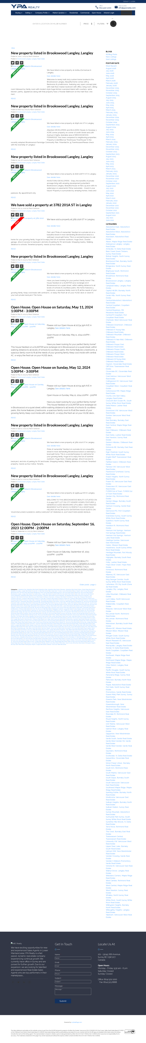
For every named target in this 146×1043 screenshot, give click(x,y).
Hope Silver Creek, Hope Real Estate (71, 616)
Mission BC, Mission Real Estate (88, 620)
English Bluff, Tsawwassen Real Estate (85, 607)
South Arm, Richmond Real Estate (57, 632)
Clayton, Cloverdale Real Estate (119, 364)
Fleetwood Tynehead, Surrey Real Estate (62, 608)
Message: (59, 986)
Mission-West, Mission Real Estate (19, 622)
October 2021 (111, 210)
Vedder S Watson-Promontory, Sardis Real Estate (78, 640)
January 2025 (111, 115)
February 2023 (111, 171)
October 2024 (111, 122)
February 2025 (112, 112)
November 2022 (112, 178)
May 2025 (110, 105)
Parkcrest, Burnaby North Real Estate (82, 625)
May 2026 (110, 76)
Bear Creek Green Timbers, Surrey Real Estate (60, 591)
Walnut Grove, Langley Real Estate (36, 641)
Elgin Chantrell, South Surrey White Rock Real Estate (61, 607)
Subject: (58, 978)
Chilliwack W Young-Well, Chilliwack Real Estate (71, 599)
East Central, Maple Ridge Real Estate (27, 605)
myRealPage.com (76, 1022)
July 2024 (109, 129)
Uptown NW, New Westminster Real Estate (36, 640)
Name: (58, 954)
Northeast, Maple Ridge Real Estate (57, 623)
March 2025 (110, 110)
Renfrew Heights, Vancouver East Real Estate (53, 628)
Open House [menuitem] (96, 13)
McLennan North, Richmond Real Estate (30, 620)
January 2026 (111, 85)
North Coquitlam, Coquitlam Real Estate (36, 623)
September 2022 (112, 183)
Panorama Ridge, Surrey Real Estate (63, 625)
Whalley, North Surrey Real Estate (50, 643)
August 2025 (111, 98)
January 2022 (111, 203)
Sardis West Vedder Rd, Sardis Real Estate (25, 631)
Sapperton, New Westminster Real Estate (70, 629)
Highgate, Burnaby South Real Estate (38, 616)
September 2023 (112, 154)
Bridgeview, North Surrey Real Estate (43, 592)
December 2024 (112, 117)
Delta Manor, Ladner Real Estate (32, 604)
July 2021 (109, 218)
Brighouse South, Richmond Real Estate (64, 592)
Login (133, 1)
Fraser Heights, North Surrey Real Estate (84, 608)
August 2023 (111, 156)
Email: (57, 962)
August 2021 (111, 215)
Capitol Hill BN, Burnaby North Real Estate (63, 594)
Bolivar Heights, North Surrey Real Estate (83, 591)
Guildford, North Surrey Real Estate (33, 613)
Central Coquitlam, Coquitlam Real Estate (44, 595)
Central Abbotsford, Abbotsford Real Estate (22, 595)
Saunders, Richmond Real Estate (64, 631)
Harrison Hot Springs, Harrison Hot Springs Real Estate (74, 613)
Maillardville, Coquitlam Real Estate (75, 619)
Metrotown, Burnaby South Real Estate (70, 620)
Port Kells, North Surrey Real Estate (32, 626)
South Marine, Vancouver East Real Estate (77, 632)
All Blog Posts (111, 54)
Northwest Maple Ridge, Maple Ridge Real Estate (79, 623)
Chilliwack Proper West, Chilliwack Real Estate (35, 599)
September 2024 (112, 125)
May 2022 (110, 193)
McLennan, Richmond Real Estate (50, 620)
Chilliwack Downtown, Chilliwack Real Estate (54, 597)
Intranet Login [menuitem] (109, 13)
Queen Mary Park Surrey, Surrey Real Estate (69, 626)
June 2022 (110, 191)
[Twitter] (18, 982)
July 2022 (109, 188)
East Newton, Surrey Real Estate (81, 605)
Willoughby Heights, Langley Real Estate (35, 644)
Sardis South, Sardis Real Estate (119, 738)
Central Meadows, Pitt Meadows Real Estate (66, 595)
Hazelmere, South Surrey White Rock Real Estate (79, 614)
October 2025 (111, 93)
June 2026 (110, 73)
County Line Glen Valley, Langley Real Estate (65, 602)
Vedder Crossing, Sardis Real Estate (57, 640)
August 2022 (111, 186)
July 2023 (109, 159)
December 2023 (112, 147)
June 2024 (110, 132)
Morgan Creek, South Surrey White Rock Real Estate (42, 622)
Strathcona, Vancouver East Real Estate (44, 635)
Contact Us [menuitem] (126, 13)
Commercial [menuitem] (84, 13)
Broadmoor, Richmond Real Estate (83, 592)
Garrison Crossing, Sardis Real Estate (46, 611)
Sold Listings (111, 59)
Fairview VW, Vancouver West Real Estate (41, 608)
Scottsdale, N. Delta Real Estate (82, 631)
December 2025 (112, 88)
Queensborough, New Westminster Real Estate (29, 628)
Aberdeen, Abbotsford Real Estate (69, 589)
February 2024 (111, 142)
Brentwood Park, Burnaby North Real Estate (22, 592)
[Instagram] (29, 982)
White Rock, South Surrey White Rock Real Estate (72, 643)
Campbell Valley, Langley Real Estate (42, 594)
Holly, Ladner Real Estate (55, 616)
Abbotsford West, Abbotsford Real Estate (49, 589)
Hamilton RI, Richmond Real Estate (51, 613)
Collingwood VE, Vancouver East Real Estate (86, 601)
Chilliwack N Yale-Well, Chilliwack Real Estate (46, 598)
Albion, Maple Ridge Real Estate (86, 589)
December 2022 (112, 176)
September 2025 (112, 95)
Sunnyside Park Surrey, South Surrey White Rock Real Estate (47, 637)
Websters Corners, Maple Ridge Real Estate (56, 641)
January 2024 (111, 144)
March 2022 (110, 198)
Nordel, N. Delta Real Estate (19, 623)
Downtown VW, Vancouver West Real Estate (52, 604)
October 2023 (111, 152)
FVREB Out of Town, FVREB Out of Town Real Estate (66, 610)
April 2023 (110, 166)
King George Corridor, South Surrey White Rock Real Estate (51, 617)
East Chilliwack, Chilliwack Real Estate (47, 605)
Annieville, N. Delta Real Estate (40, 591)
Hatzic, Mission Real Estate (59, 614)
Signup (126, 1)
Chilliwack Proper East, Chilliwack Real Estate (70, 598)
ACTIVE (108, 18)
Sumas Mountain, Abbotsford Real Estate (21, 637)
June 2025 (110, 103)
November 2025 (112, 90)
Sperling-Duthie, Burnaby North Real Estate (22, 635)
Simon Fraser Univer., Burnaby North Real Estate (35, 632)
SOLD (115, 18)
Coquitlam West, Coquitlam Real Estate (22, 602)
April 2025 (110, 107)
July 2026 (110, 71)
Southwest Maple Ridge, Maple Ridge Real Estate (81, 634)
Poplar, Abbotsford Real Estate (118, 685)
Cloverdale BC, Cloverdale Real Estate (42, 601)
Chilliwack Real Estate (53, 599)
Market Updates (59, 13)
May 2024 (110, 134)
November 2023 (112, 149)
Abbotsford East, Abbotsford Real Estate (28, 589)
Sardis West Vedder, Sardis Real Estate (46, 631)
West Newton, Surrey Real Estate (32, 643)
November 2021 (112, 208)
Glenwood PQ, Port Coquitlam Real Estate (67, 611)
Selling (27, 13)
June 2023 (110, 161)
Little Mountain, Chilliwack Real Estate (34, 619)
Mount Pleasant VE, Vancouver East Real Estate (68, 622)
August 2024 (111, 127)
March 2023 (110, 169)
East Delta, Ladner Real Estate (65, 605)
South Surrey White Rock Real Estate (34, 634)
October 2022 (111, 181)
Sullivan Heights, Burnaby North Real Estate (66, 635)
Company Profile (41, 13)
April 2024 (110, 137)
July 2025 (109, 100)
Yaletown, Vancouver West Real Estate (56, 644)
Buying (17, 13)
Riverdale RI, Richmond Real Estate (74, 628)
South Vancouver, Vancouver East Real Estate (56, 634)
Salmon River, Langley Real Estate (51, 629)
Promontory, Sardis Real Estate (50, 626)
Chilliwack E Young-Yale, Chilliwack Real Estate (79, 597)
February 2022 (111, 201)
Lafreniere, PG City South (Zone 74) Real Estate (78, 617)
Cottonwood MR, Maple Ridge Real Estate (43, 602)
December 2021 (112, 205)
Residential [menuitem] (74, 13)
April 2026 (110, 78)
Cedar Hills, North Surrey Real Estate (84, 594)
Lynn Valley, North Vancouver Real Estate (55, 619)
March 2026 (111, 81)
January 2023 (111, 174)
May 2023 (110, 164)
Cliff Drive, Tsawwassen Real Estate (24, 601)
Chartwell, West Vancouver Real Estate (33, 597)
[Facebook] (13, 982)
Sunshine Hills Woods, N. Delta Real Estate (74, 637)
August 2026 (111, 68)
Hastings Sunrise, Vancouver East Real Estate (40, 614)
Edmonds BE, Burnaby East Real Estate (38, 607)
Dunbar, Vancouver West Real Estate (73, 604)
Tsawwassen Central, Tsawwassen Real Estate (53, 638)
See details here (53, 76)
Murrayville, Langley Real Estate (88, 622)
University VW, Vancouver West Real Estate (76, 638)
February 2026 (112, 83)
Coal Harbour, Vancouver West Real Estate (63, 601)
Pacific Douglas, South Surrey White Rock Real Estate (39, 625)
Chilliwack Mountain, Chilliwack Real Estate (22, 598)
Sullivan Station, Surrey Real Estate (87, 635)
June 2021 (110, 220)
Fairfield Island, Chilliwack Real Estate (20, 608)
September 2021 (112, 213)
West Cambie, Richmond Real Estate (77, 641)
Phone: (58, 970)
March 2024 (110, 139)
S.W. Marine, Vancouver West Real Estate (31, 629)
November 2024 (112, 120)
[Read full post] (28, 75)
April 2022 (110, 196)
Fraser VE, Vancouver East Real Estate (20, 610)
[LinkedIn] (24, 982)
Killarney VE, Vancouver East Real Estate (25, 617)
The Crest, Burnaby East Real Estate (32, 638)
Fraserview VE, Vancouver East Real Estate (41, 610)
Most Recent (111, 66)
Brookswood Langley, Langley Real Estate (31, 59)
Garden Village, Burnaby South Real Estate (26, 611)
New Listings (111, 57)
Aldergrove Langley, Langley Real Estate (21, 591)
